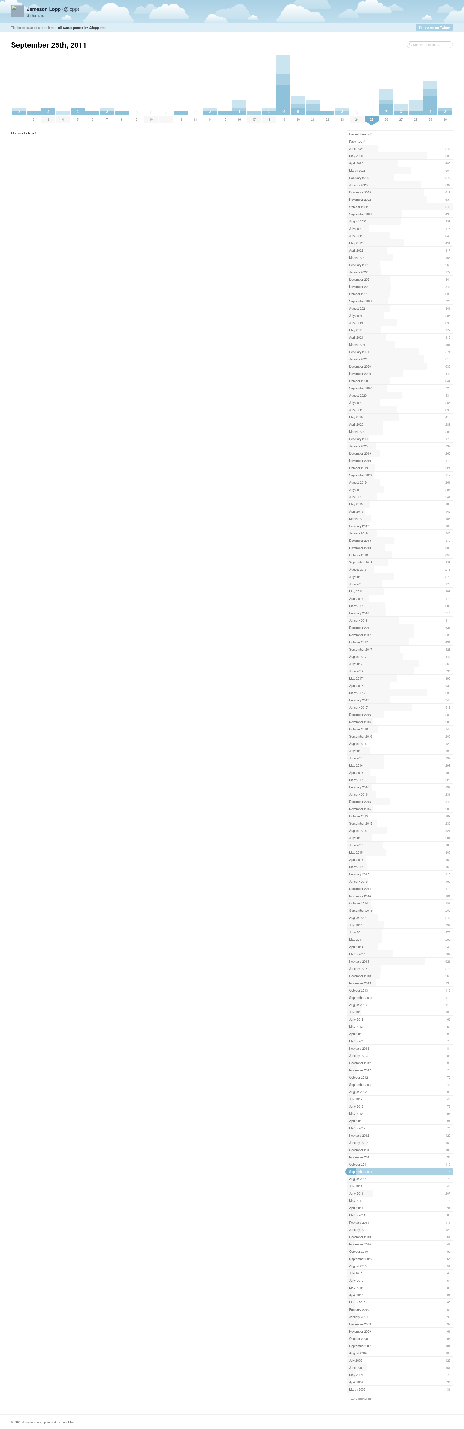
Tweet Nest (68, 1422)
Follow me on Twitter (434, 27)
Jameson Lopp (32, 1422)
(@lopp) (53, 8)
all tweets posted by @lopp (78, 27)
